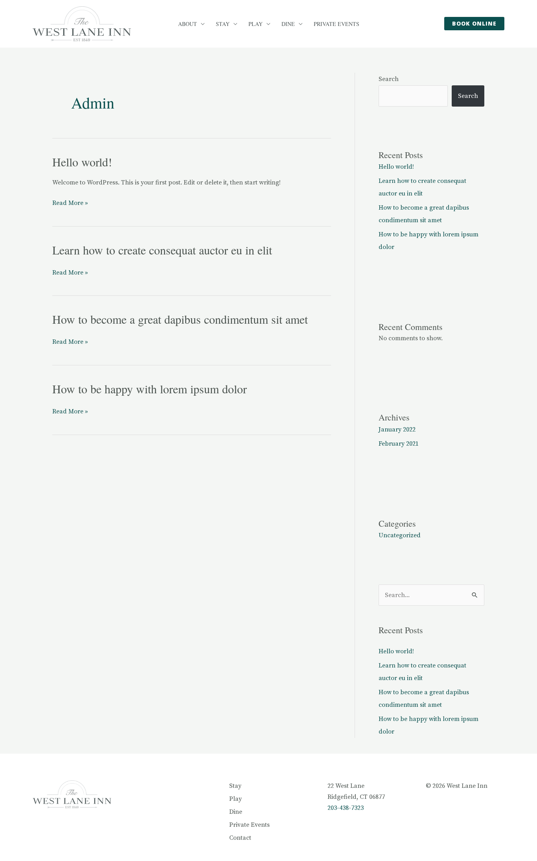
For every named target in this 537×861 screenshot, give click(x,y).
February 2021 (399, 444)
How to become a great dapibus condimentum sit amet (180, 319)
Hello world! (82, 162)
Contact (240, 838)
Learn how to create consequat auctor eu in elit (162, 250)
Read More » (70, 202)
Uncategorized (400, 535)
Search (389, 79)
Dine (288, 24)
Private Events (336, 24)
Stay (223, 24)
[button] (474, 23)
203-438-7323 (345, 808)
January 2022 (397, 429)
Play (255, 24)
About (187, 24)
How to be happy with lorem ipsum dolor (149, 388)
